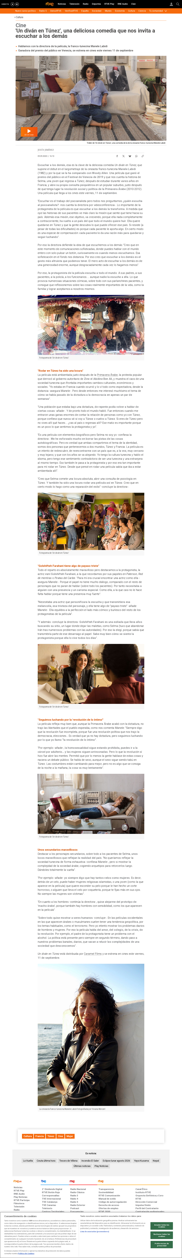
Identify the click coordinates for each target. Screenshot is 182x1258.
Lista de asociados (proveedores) (94, 1232)
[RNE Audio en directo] (17, 4)
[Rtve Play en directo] (12, 4)
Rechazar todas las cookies (161, 1235)
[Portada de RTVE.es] (50, 4)
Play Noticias (101, 1166)
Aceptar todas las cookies (161, 1226)
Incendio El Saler (90, 1160)
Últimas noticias (82, 1166)
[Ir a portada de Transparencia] (133, 1182)
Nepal (156, 1160)
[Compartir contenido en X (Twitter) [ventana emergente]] (123, 155)
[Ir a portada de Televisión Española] (55, 1182)
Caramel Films (93, 953)
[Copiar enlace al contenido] (142, 155)
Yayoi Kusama (141, 1160)
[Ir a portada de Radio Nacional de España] (83, 1182)
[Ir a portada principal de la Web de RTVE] (26, 1181)
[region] (91, 1235)
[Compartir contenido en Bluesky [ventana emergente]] (130, 155)
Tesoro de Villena (68, 1160)
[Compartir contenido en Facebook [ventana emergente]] (117, 155)
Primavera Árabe (107, 374)
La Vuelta (28, 1160)
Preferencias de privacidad (162, 1245)
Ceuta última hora (46, 1160)
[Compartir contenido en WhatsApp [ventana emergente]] (136, 155)
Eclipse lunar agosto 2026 (116, 1160)
